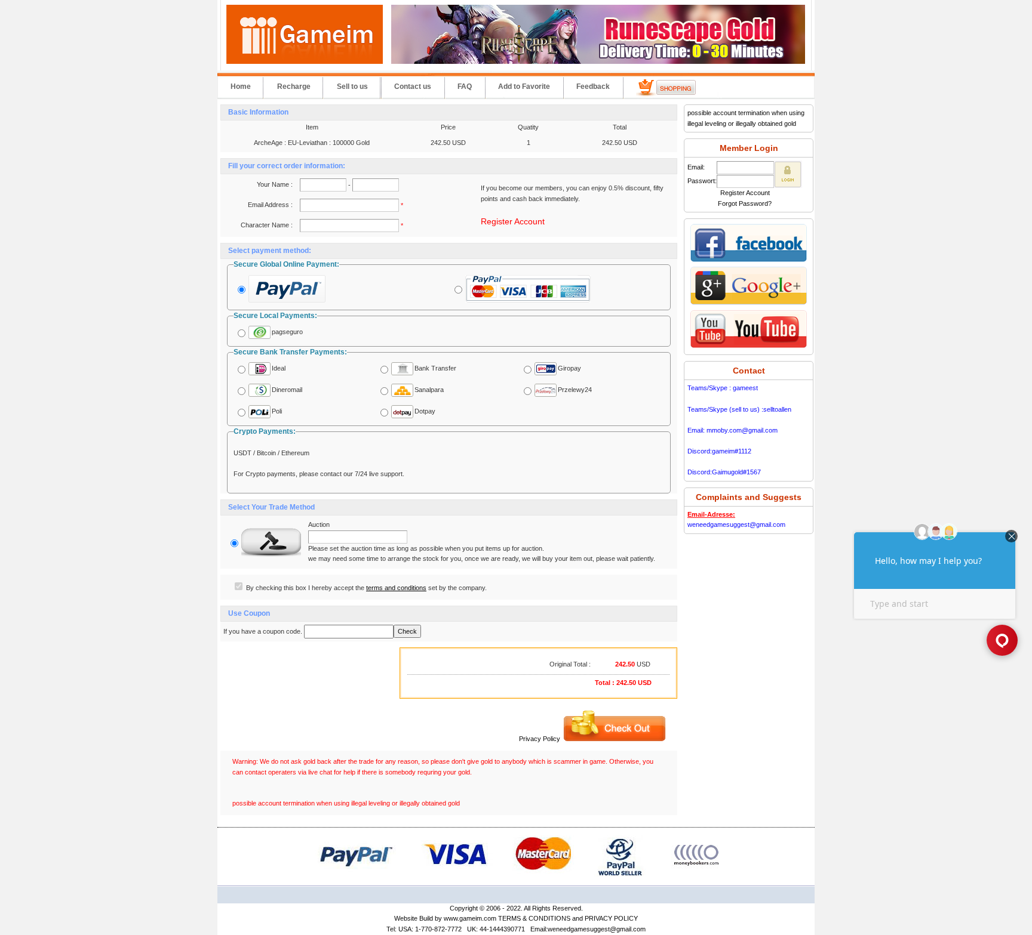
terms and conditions (396, 587)
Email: (696, 167)
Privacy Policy (539, 738)
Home (241, 86)
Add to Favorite (524, 86)
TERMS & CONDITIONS (534, 918)
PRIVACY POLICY (611, 918)
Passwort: (702, 180)
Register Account (513, 221)
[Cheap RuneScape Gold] (598, 61)
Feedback (593, 86)
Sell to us (352, 86)
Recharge (294, 86)
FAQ (464, 86)
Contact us (412, 86)
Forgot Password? (745, 203)
